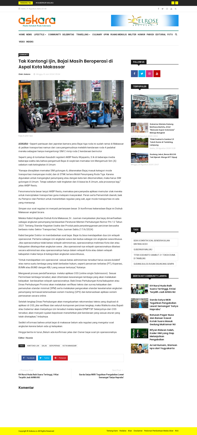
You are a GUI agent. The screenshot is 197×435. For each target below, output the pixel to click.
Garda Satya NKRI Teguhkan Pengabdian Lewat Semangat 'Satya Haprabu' (164, 304)
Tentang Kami (112, 431)
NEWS (29, 34)
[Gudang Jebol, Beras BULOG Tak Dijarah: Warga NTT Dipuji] (139, 158)
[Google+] (167, 9)
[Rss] (175, 9)
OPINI (106, 34)
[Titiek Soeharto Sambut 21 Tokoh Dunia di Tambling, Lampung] (139, 143)
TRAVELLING (82, 34)
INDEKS (29, 42)
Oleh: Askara (24, 74)
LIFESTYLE (39, 34)
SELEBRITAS (68, 34)
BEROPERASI (54, 346)
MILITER (132, 34)
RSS (177, 431)
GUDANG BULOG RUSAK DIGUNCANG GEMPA (154, 264)
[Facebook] (159, 9)
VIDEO (22, 42)
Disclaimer (138, 431)
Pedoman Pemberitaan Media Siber (158, 431)
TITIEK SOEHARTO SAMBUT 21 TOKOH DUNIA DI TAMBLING (154, 257)
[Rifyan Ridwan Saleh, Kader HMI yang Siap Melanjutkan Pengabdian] (139, 333)
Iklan (130, 431)
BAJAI (44, 346)
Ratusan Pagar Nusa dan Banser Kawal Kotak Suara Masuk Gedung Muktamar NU (163, 319)
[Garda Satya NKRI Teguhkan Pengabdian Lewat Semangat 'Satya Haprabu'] (139, 303)
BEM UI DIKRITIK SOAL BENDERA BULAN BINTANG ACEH (152, 242)
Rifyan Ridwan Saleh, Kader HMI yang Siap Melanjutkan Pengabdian (162, 334)
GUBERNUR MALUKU (143, 249)
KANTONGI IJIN (33, 346)
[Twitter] (163, 9)
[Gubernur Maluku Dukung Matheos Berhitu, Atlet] (139, 128)
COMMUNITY (54, 34)
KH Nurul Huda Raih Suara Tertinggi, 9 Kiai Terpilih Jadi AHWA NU (163, 289)
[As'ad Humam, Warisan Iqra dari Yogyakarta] (139, 348)
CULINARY (97, 34)
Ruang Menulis (118, 34)
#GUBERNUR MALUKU (45, 3)
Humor (141, 34)
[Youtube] (171, 9)
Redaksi (123, 431)
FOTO (170, 34)
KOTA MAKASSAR (70, 346)
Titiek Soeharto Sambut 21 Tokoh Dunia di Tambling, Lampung (162, 142)
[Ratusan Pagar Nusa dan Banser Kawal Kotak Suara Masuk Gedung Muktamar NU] (139, 318)
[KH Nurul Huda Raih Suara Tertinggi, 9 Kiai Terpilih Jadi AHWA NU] (139, 289)
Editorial (160, 34)
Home (22, 34)
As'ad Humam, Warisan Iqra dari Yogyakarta (163, 346)
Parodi (150, 34)
